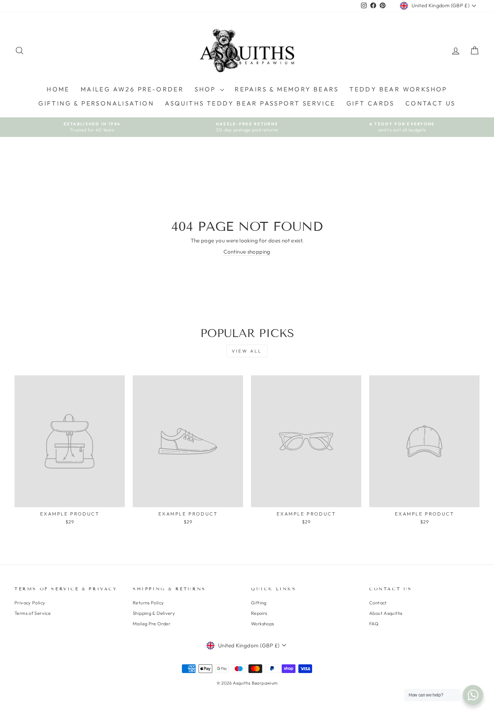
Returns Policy (148, 602)
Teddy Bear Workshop (398, 89)
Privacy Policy (29, 602)
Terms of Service (32, 613)
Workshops (262, 623)
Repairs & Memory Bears (286, 89)
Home (58, 89)
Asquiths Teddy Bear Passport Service (250, 103)
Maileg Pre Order (151, 623)
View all (247, 351)
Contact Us (430, 103)
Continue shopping (246, 251)
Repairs (259, 613)
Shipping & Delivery (154, 613)
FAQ (373, 623)
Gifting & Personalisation (96, 103)
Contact (378, 602)
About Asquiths (385, 613)
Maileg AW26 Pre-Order (132, 89)
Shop (206, 89)
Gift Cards (370, 103)
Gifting (259, 602)
